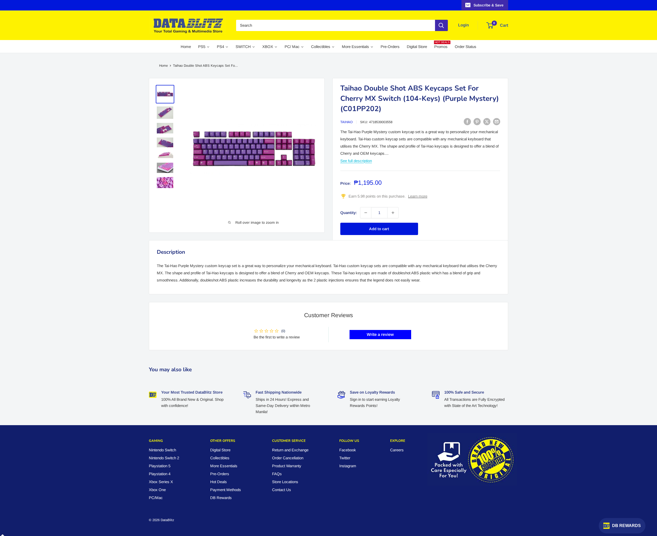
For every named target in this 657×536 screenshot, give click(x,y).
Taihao (346, 122)
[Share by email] (496, 121)
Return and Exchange (290, 450)
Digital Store (220, 450)
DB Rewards (221, 497)
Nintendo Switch (162, 450)
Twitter (344, 458)
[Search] (441, 25)
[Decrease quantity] (365, 212)
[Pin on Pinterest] (477, 121)
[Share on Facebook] (467, 121)
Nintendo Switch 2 (164, 458)
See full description (356, 160)
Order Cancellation (287, 458)
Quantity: (348, 212)
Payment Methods (225, 490)
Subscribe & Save (489, 5)
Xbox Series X (161, 482)
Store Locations (285, 482)
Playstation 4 (159, 474)
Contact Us (281, 490)
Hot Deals (218, 482)
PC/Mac (156, 497)
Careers (397, 450)
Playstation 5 (159, 466)
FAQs (277, 474)
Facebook (347, 450)
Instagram (347, 466)
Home (163, 65)
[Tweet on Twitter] (486, 121)
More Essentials (223, 466)
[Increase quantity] (393, 212)
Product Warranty (286, 466)
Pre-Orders (219, 474)
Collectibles (219, 458)
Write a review (380, 334)
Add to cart (379, 229)
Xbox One (157, 490)
